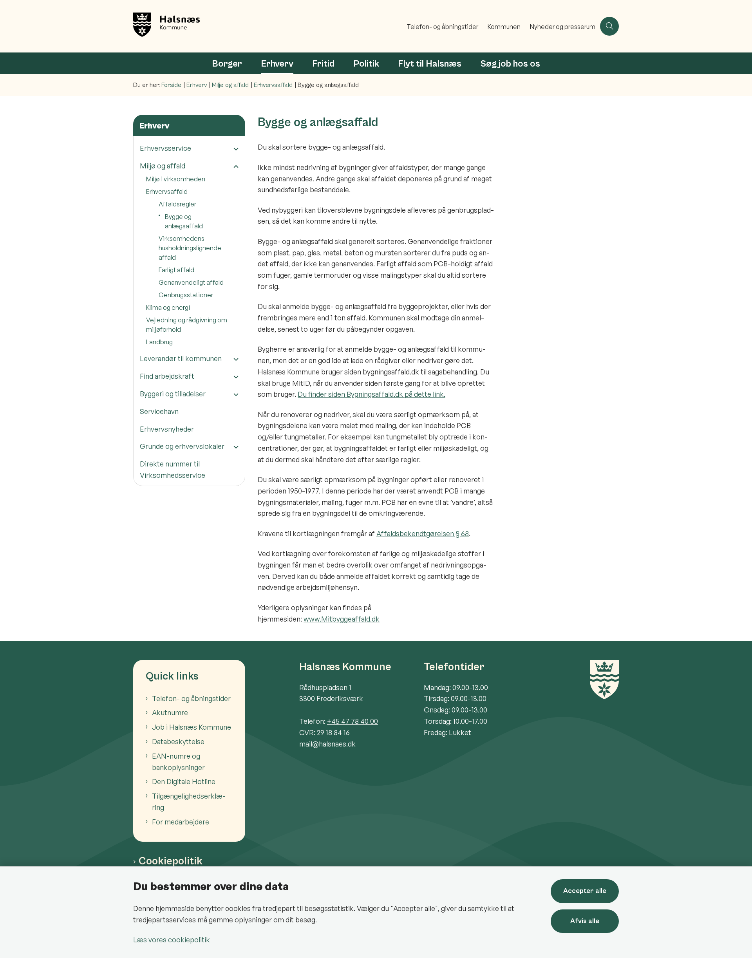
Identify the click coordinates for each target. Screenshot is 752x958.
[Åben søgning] (609, 26)
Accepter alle (584, 891)
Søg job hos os (510, 63)
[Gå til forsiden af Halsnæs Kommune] (267, 26)
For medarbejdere (180, 821)
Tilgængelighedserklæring (189, 802)
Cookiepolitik (170, 861)
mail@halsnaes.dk (327, 743)
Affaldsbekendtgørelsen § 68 (422, 533)
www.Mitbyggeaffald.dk (342, 619)
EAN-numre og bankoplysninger (178, 762)
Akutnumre (170, 712)
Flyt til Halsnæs (429, 63)
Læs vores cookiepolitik (171, 939)
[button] (234, 148)
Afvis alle (584, 921)
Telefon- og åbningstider (191, 698)
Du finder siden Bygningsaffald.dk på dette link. (371, 394)
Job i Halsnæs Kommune (191, 727)
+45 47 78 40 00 (352, 721)
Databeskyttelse (178, 741)
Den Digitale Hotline (183, 781)
